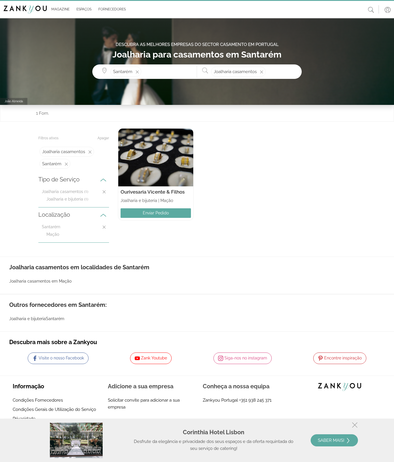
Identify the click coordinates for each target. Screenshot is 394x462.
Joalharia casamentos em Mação (40, 281)
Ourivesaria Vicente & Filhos (153, 192)
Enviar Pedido (156, 213)
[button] (59, 9)
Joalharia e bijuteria (64, 199)
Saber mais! (332, 440)
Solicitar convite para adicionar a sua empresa (144, 404)
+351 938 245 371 (255, 400)
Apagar (103, 138)
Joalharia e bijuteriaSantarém (36, 318)
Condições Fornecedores (38, 400)
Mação (52, 234)
